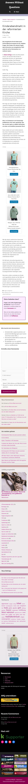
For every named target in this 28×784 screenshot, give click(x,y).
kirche (3, 614)
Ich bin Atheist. (5, 437)
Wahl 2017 (4, 561)
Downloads (8, 677)
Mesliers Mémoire (6, 550)
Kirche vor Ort (5, 538)
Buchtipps (4, 506)
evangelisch (7, 292)
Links (6, 679)
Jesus (4, 612)
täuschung (6, 621)
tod (2, 621)
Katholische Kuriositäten (8, 536)
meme (17, 614)
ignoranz (3, 610)
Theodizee (19, 619)
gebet (10, 608)
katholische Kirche (18, 612)
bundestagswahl (9, 605)
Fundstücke (4, 520)
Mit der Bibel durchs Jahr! (15, 403)
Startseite (4, 19)
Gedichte (4, 527)
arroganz (11, 603)
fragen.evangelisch (11, 19)
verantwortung (6, 294)
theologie (23, 619)
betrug (14, 603)
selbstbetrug (13, 619)
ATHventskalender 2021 (7, 504)
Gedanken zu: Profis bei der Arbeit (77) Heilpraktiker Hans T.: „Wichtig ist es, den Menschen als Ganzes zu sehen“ (14, 417)
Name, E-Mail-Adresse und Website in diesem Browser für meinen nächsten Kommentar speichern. (15, 385)
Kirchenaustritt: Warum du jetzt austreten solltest (14, 435)
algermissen (5, 604)
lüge (14, 614)
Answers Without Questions (14, 5)
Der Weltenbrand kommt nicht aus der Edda (12, 592)
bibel (19, 603)
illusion (8, 610)
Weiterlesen (5, 497)
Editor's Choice (5, 511)
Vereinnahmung (12, 621)
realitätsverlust (12, 616)
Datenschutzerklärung (8, 781)
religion (22, 617)
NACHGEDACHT (5, 552)
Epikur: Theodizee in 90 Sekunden (10, 440)
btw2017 (3, 605)
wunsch (3, 623)
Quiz (3, 554)
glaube (15, 608)
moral (21, 614)
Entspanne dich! (9, 682)
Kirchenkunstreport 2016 (8, 541)
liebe (7, 614)
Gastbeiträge (5, 522)
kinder (21, 292)
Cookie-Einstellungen (20, 781)
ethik (18, 605)
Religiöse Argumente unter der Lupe (11, 556)
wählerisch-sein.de (10, 623)
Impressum (19, 779)
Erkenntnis (4, 513)
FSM (3, 518)
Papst (24, 614)
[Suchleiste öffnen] (9, 11)
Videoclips (7, 680)
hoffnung (24, 608)
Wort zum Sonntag (6, 563)
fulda (6, 608)
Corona (14, 605)
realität (3, 617)
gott (19, 608)
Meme (3, 547)
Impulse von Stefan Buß (7, 534)
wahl (18, 621)
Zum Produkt (14, 174)
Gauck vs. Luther (6, 525)
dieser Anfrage (8, 54)
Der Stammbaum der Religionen (9, 448)
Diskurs (3, 509)
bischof (23, 603)
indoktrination (15, 292)
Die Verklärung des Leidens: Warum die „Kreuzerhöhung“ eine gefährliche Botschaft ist (13, 493)
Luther (3, 545)
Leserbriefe (4, 543)
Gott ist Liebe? (5, 531)
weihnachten (23, 621)
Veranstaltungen (6, 559)
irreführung (22, 610)
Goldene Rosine (5, 529)
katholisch (10, 612)
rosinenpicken (6, 619)
